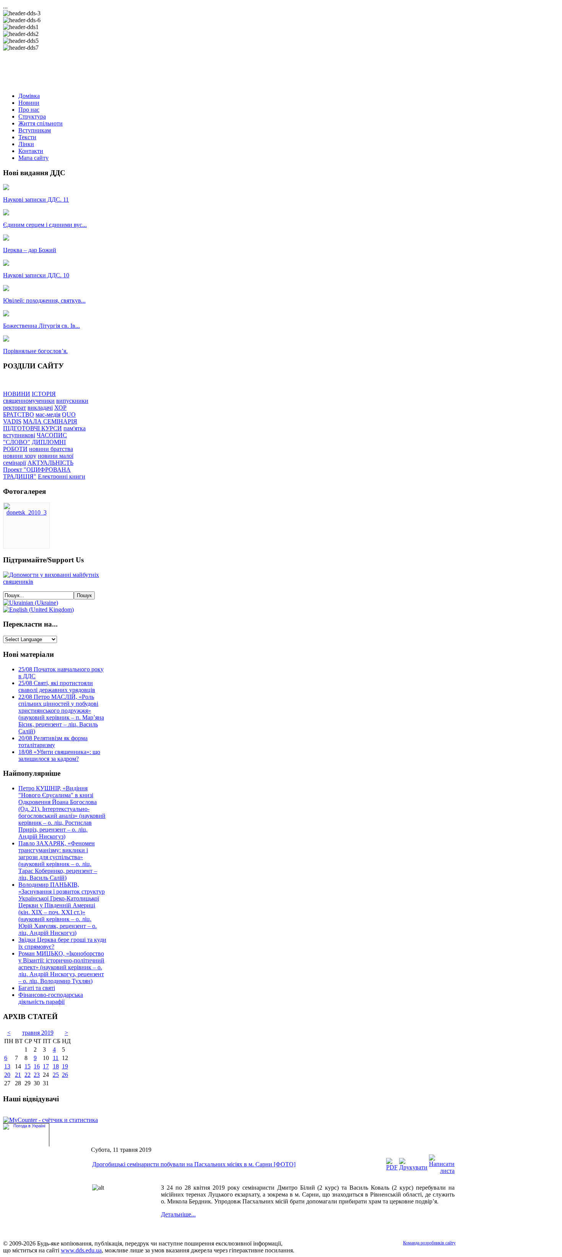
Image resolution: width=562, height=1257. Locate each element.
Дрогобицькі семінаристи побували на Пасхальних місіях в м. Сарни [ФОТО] (194, 1164)
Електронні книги (61, 476)
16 (37, 1066)
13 (7, 1066)
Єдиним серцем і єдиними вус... (45, 224)
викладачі (40, 407)
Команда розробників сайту (429, 1243)
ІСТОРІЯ (44, 394)
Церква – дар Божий (29, 250)
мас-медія (48, 414)
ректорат (14, 407)
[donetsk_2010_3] (26, 512)
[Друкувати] (413, 1167)
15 (27, 1066)
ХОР (60, 407)
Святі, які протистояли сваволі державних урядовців (56, 686)
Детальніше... (178, 1214)
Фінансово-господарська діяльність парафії (50, 998)
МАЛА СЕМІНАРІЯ (50, 421)
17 (46, 1066)
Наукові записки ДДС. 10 (36, 275)
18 (56, 1066)
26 (65, 1074)
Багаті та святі (36, 988)
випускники (72, 400)
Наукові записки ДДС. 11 (36, 199)
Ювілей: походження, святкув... (44, 300)
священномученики (29, 400)
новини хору (19, 456)
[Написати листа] (442, 1170)
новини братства (51, 449)
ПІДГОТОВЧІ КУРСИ (32, 428)
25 (56, 1074)
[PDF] (392, 1167)
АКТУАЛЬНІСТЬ (50, 462)
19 (65, 1066)
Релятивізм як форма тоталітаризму (53, 741)
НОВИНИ (16, 394)
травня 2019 (38, 1032)
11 (55, 1058)
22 (27, 1074)
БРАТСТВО (18, 414)
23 (37, 1074)
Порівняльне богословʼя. (35, 351)
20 (7, 1074)
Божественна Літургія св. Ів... (41, 325)
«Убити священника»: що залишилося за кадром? (59, 755)
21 (18, 1074)
